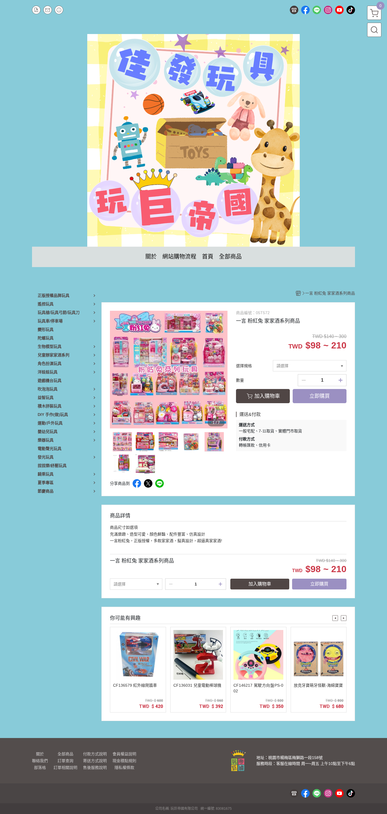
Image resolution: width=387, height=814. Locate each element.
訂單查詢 (65, 761)
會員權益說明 (124, 754)
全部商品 (65, 754)
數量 (240, 380)
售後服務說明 (95, 767)
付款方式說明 (95, 754)
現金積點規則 (124, 761)
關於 (40, 754)
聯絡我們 (40, 761)
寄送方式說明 (95, 761)
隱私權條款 (124, 767)
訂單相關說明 (65, 767)
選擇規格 (244, 365)
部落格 (40, 767)
